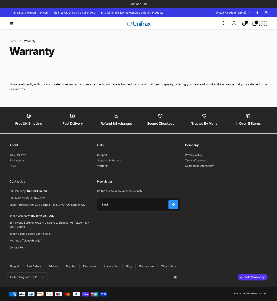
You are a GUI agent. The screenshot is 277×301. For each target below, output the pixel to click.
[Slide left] (47, 4)
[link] (28, 13)
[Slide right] (231, 4)
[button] (12, 23)
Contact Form (17, 247)
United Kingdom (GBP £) (231, 12)
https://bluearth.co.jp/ (28, 240)
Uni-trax (245, 293)
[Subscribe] (173, 204)
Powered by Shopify (258, 293)
